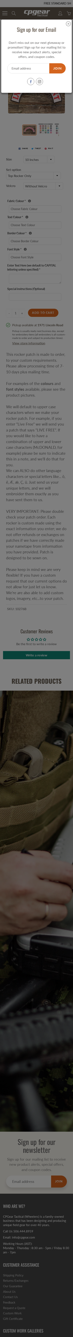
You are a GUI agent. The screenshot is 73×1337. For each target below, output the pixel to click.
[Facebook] (30, 81)
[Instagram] (39, 81)
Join (57, 68)
